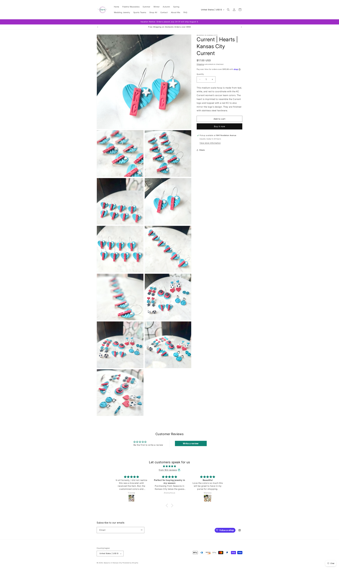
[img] (169, 466)
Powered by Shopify (130, 563)
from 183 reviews (168, 470)
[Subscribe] (141, 530)
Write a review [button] (191, 443)
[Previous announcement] (98, 27)
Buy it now (219, 126)
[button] (228, 10)
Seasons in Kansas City (113, 563)
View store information (210, 143)
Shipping (200, 64)
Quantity (200, 74)
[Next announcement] (241, 27)
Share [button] (202, 150)
